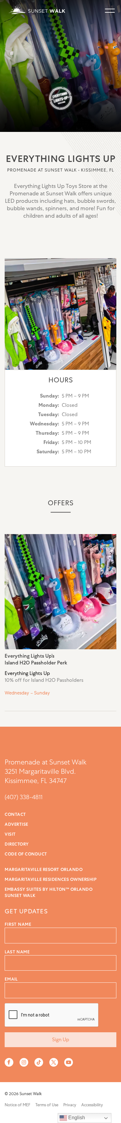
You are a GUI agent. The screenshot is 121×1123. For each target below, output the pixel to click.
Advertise (16, 824)
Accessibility (92, 1105)
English (76, 1117)
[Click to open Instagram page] (24, 1062)
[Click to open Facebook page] (9, 1062)
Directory (17, 844)
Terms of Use (46, 1105)
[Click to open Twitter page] (53, 1062)
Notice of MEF (17, 1105)
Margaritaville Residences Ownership (50, 879)
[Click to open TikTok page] (38, 1062)
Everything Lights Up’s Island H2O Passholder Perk (60, 622)
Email (11, 979)
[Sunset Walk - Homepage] (35, 10)
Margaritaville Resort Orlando (44, 869)
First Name (18, 924)
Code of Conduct (26, 854)
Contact (15, 814)
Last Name (17, 952)
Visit (10, 834)
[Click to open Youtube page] (68, 1062)
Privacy (69, 1105)
